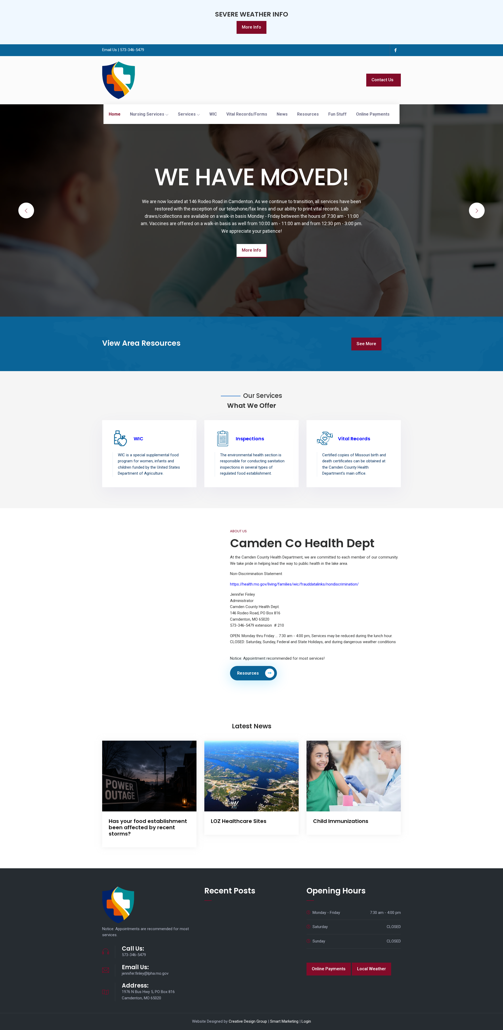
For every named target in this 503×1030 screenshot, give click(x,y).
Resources (308, 114)
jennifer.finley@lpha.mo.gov (145, 973)
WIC (213, 114)
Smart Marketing (284, 1021)
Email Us (109, 49)
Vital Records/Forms (246, 114)
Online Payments (373, 114)
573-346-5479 (132, 49)
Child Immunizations (340, 821)
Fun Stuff (337, 114)
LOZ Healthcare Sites (238, 821)
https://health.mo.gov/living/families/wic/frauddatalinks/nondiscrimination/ (294, 584)
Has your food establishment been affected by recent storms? (148, 827)
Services (187, 114)
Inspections (250, 438)
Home (115, 114)
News (282, 114)
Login (306, 1021)
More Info (251, 27)
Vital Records (354, 438)
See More (366, 343)
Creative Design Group (248, 1021)
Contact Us (382, 79)
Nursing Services (147, 114)
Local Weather (371, 968)
